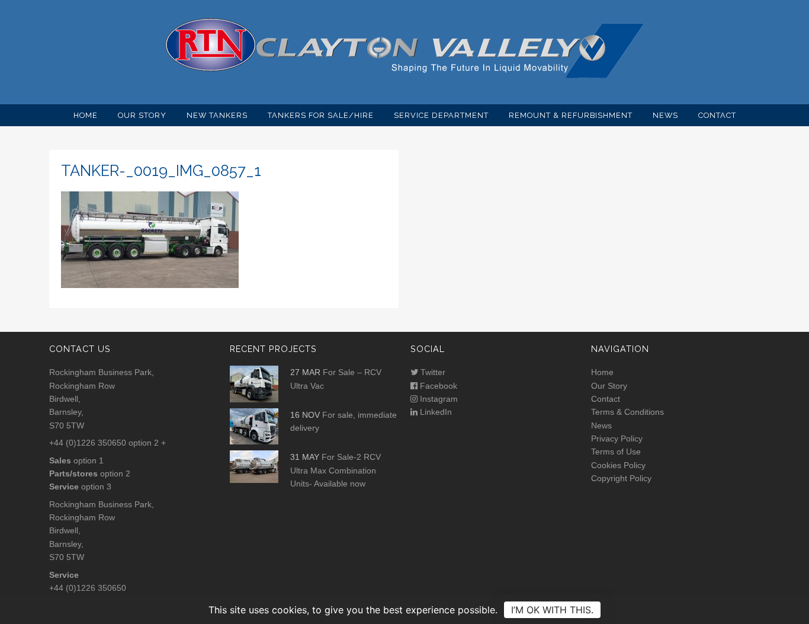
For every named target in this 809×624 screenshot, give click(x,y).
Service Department (441, 115)
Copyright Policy (621, 478)
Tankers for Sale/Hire (321, 115)
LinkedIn (435, 412)
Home (85, 115)
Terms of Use (616, 451)
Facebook (437, 386)
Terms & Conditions (627, 412)
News (665, 115)
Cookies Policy (618, 465)
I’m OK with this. (552, 610)
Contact (717, 115)
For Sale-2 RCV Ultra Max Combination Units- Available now (335, 470)
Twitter (431, 372)
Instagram (438, 399)
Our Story (142, 115)
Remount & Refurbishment (571, 115)
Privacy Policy (617, 438)
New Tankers (217, 115)
